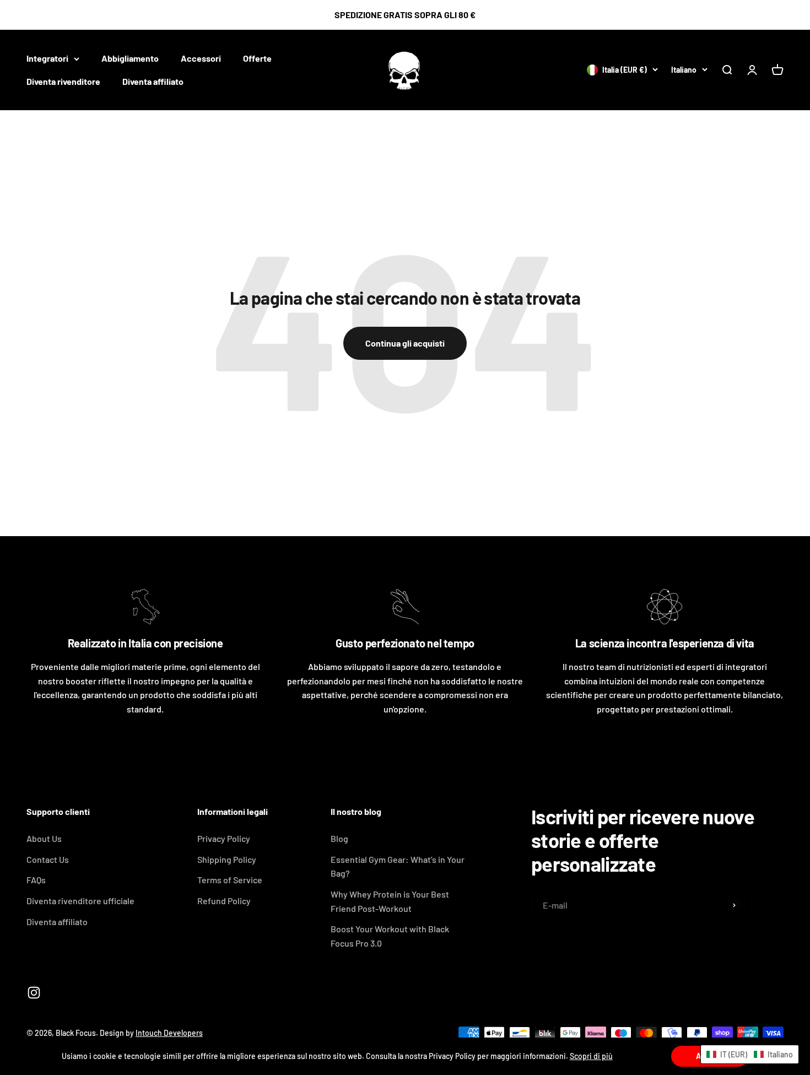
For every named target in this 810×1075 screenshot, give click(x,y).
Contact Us (47, 859)
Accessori (201, 58)
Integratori (47, 58)
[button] (749, 1054)
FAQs (36, 879)
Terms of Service (229, 879)
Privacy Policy (223, 838)
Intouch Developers (169, 1033)
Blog (339, 838)
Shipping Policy (226, 859)
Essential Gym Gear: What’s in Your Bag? (398, 866)
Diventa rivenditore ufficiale (80, 900)
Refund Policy (224, 900)
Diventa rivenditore (63, 81)
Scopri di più (591, 1056)
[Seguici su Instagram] (33, 992)
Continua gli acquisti (405, 343)
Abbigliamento (130, 58)
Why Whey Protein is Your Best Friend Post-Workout (390, 901)
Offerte (257, 58)
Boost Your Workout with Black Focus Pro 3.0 (390, 935)
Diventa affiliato (152, 81)
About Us (44, 838)
